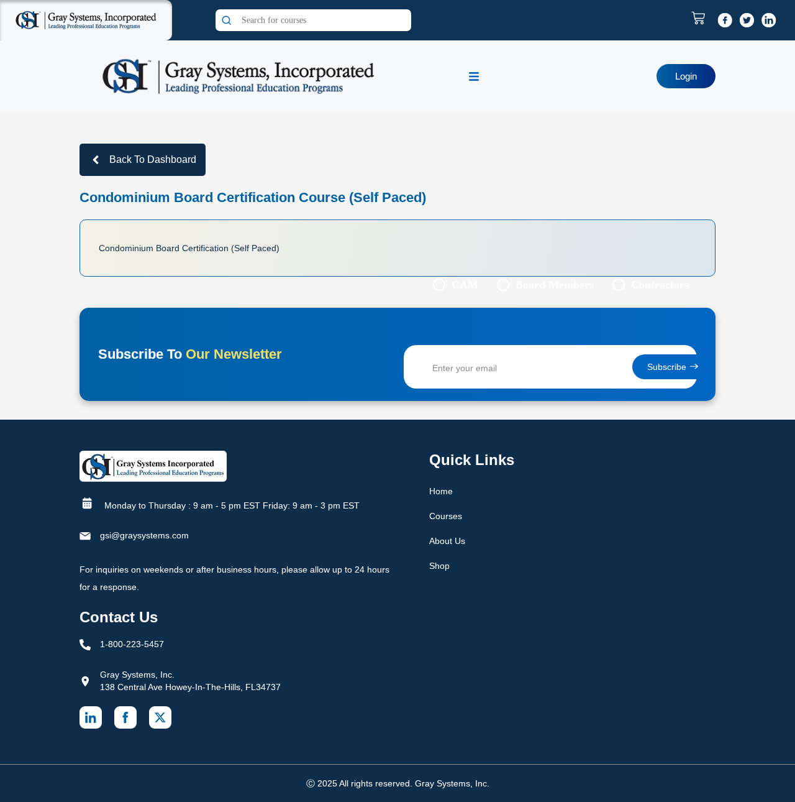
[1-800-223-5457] (85, 644)
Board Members (555, 285)
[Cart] (701, 18)
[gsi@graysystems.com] (85, 536)
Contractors (660, 285)
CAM (465, 285)
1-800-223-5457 (132, 644)
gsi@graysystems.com (144, 535)
